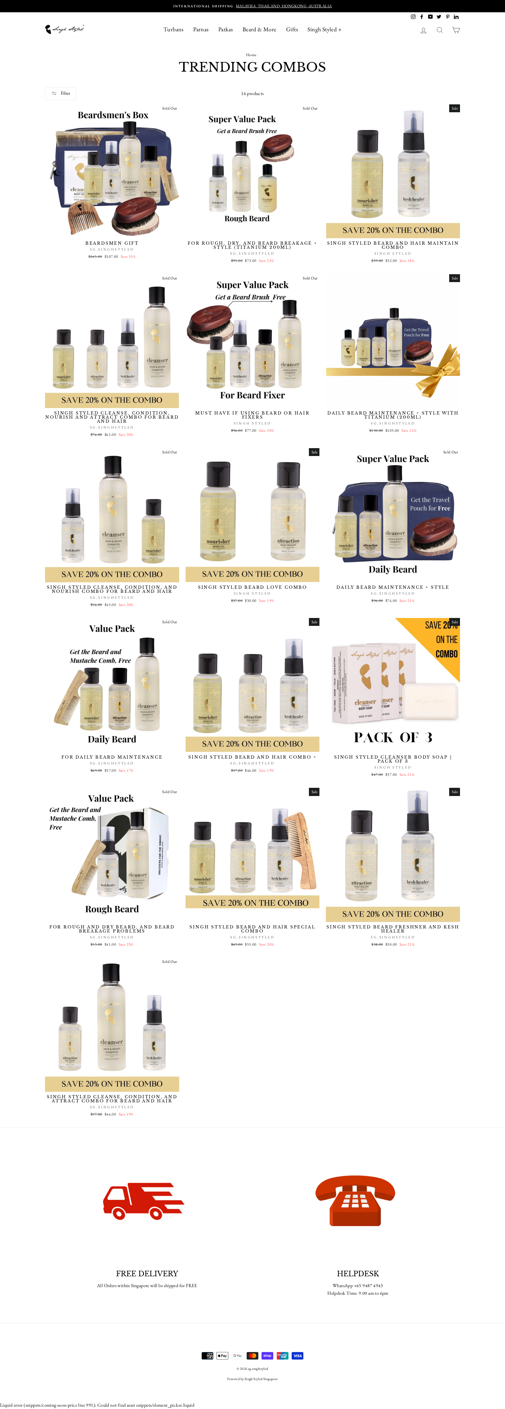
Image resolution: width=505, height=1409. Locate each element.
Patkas (225, 29)
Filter (65, 93)
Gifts (292, 29)
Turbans (173, 29)
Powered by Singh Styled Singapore (252, 1379)
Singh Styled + (324, 29)
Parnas (200, 29)
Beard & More (259, 29)
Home (251, 54)
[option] (252, 6)
